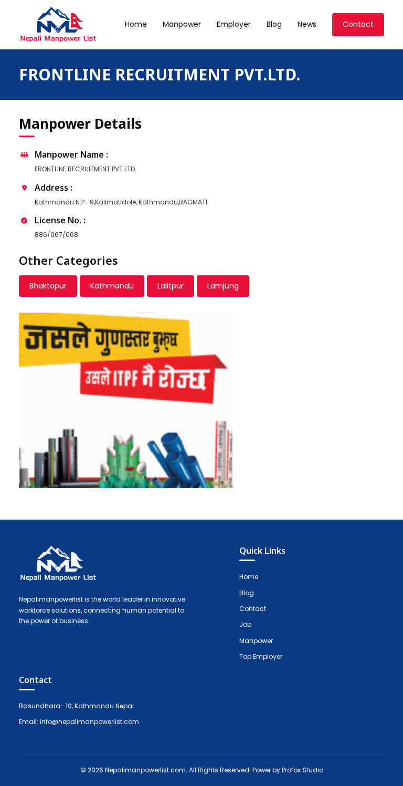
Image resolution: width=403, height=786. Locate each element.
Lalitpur (170, 286)
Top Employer (260, 656)
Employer (234, 24)
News (307, 24)
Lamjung (223, 286)
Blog (274, 24)
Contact (358, 24)
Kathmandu (112, 286)
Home (136, 24)
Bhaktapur (48, 286)
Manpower (182, 24)
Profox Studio (302, 770)
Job (245, 624)
